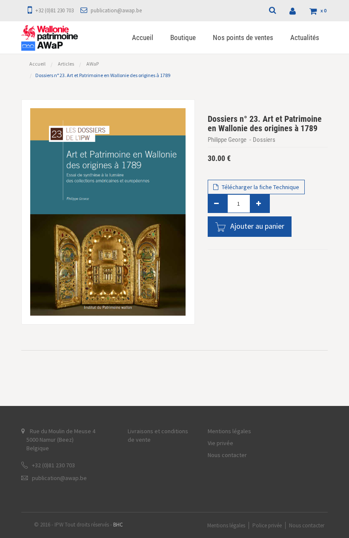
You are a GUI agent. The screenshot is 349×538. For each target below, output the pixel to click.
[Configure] (293, 11)
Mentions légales (229, 431)
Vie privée (220, 443)
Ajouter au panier (257, 226)
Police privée (267, 525)
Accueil (37, 63)
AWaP (92, 63)
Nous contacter (227, 455)
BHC (118, 524)
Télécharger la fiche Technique (259, 187)
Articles (66, 63)
